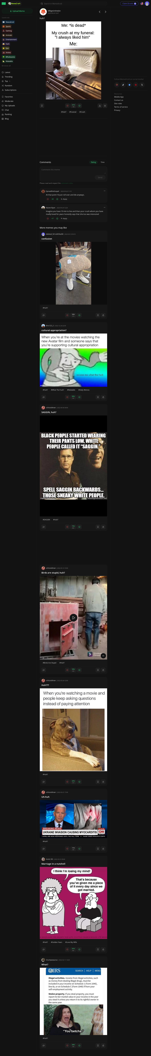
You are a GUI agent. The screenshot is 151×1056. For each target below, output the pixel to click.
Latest (7, 72)
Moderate (9, 101)
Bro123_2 (50, 325)
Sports (7, 26)
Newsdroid (8, 22)
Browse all (6, 65)
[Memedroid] (4, 3)
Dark (6, 44)
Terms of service (121, 107)
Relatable (8, 61)
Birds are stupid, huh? (53, 572)
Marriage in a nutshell (53, 863)
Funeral (73, 112)
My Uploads (10, 105)
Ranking (8, 114)
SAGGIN (47, 520)
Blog (7, 118)
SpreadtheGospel (52, 191)
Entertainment (10, 39)
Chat (7, 110)
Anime (7, 52)
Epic (6, 48)
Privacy (117, 110)
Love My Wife (71, 942)
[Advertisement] (130, 41)
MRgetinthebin (54, 10)
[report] (100, 105)
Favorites (9, 96)
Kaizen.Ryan (51, 208)
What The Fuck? (58, 390)
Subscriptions (10, 90)
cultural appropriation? (53, 330)
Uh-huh (45, 796)
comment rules (67, 183)
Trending (8, 76)
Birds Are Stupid (50, 663)
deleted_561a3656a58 (54, 234)
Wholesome (9, 57)
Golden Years (57, 942)
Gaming (7, 31)
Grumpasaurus (51, 960)
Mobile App (119, 97)
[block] (105, 105)
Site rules (118, 103)
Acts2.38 (49, 859)
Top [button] (6, 81)
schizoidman (51, 407)
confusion (46, 238)
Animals (7, 35)
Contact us (118, 100)
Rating (93, 162)
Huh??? (45, 685)
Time (102, 162)
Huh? (64, 112)
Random (8, 85)
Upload (18, 11)
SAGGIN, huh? (48, 412)
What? (44, 964)
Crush (83, 112)
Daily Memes (84, 390)
